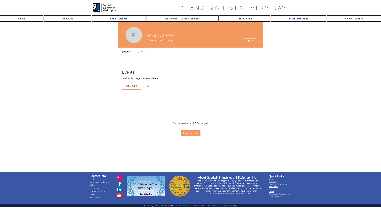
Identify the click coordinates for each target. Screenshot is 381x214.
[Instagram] (119, 177)
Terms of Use (217, 205)
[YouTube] (119, 195)
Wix (208, 205)
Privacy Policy (231, 205)
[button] (67, 18)
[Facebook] (119, 183)
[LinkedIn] (119, 189)
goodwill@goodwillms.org (99, 182)
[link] (131, 85)
